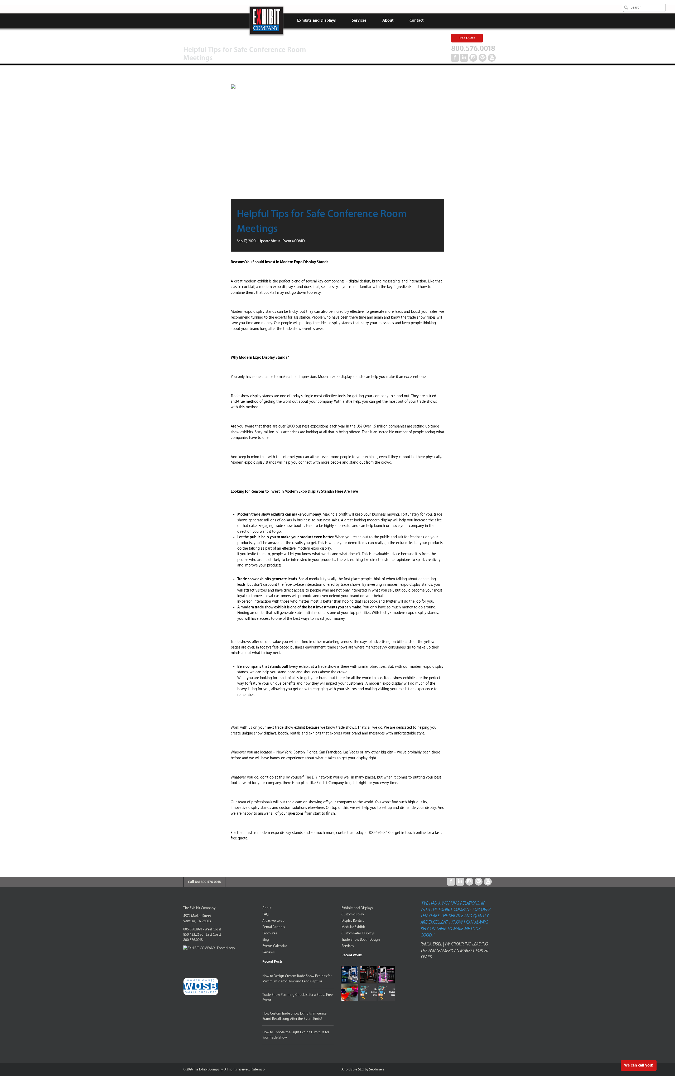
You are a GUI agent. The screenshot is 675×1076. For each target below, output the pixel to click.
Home (266, 20)
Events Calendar (274, 946)
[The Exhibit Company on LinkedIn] (464, 58)
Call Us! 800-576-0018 (204, 882)
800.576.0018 (473, 48)
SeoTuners (376, 1069)
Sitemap (258, 1069)
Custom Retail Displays (357, 933)
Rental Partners (273, 927)
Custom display (352, 914)
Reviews (268, 952)
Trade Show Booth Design (360, 940)
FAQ (265, 914)
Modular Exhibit (353, 927)
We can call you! (638, 1065)
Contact (416, 20)
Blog (265, 940)
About (388, 20)
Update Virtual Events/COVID (281, 241)
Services (359, 20)
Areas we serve (273, 921)
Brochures (269, 933)
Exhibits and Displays (316, 20)
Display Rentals (352, 921)
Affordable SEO (352, 1069)
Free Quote (467, 38)
